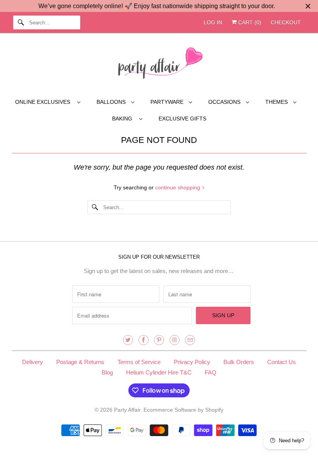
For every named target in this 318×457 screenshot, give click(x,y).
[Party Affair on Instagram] (174, 340)
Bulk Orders (238, 362)
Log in (213, 22)
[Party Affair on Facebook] (143, 340)
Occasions (225, 102)
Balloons (112, 102)
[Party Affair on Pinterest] (159, 340)
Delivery (32, 362)
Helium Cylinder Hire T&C (159, 372)
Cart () (249, 22)
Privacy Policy (192, 362)
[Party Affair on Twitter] (128, 340)
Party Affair (127, 410)
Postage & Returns (80, 362)
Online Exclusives (44, 102)
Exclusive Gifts (182, 118)
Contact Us (281, 362)
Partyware (167, 102)
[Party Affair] (159, 65)
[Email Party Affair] (190, 340)
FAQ (210, 372)
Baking (123, 118)
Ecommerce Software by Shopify (183, 410)
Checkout (286, 22)
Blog (107, 372)
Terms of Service (139, 362)
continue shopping (178, 187)
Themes (277, 102)
